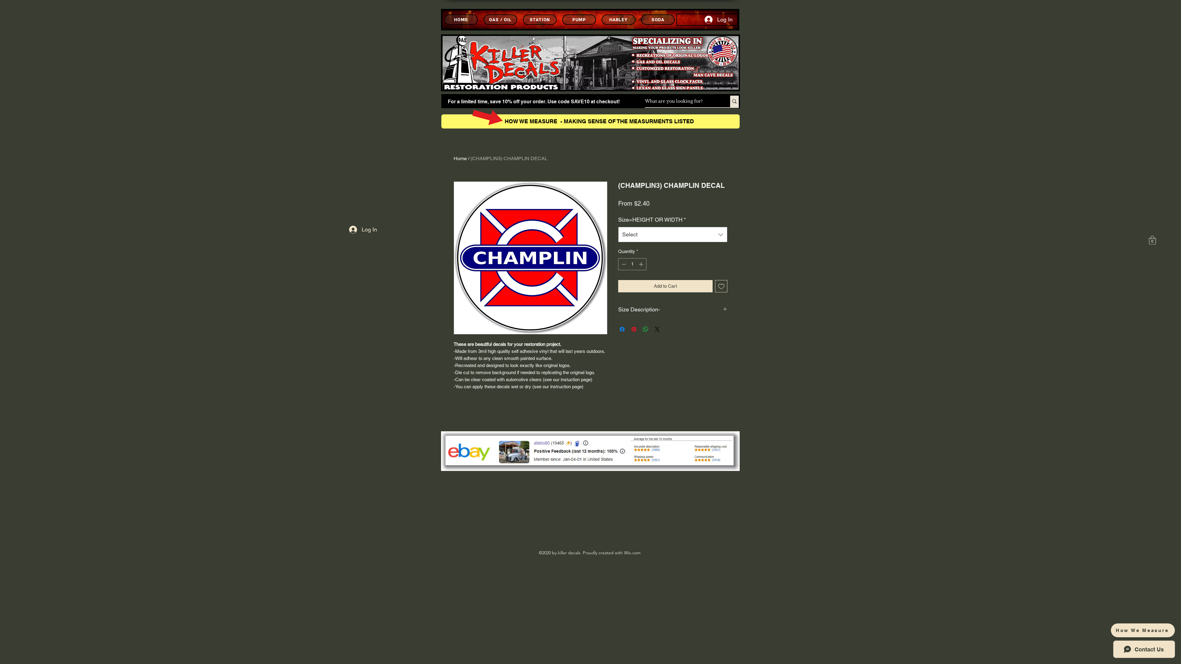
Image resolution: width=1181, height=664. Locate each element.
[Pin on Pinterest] (634, 329)
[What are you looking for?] (734, 101)
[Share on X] (657, 329)
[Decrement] (623, 264)
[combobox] (672, 234)
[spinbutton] (632, 264)
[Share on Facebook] (622, 329)
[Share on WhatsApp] (645, 329)
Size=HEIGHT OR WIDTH (652, 219)
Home (460, 158)
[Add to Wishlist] (721, 286)
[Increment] (642, 264)
